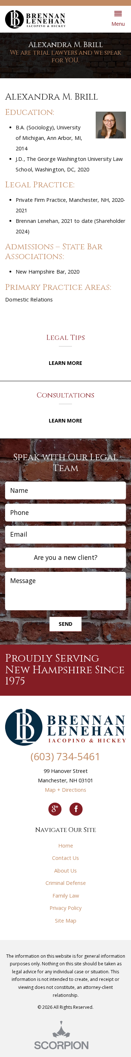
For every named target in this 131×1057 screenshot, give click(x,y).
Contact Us (65, 857)
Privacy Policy (65, 907)
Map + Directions (65, 789)
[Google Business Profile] (54, 809)
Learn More (65, 362)
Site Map (65, 920)
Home (65, 845)
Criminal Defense (65, 882)
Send (65, 623)
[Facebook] (76, 809)
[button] (118, 19)
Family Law (65, 895)
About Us (65, 870)
